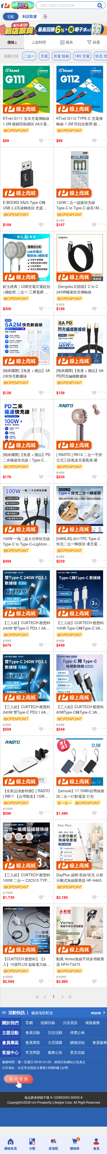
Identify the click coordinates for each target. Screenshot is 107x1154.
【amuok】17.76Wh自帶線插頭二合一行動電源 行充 (80, 793)
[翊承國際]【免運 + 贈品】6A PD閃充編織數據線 (79, 373)
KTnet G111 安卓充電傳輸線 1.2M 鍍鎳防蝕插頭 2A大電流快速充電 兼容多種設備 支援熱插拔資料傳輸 (26, 121)
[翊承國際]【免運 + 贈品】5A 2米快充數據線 (26, 373)
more (96, 1013)
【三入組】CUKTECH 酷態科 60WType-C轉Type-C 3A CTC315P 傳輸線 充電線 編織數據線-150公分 (80, 709)
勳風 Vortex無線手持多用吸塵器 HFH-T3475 (80, 961)
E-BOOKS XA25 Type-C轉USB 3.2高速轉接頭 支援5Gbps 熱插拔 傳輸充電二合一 (26, 205)
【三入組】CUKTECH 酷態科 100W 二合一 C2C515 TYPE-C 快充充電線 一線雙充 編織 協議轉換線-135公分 (27, 877)
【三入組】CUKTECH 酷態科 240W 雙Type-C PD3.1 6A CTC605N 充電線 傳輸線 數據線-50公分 (26, 625)
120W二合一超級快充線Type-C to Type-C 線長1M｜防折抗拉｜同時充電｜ (79, 205)
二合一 (29, 55)
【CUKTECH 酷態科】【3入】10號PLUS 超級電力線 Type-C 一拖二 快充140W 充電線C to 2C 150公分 (26, 961)
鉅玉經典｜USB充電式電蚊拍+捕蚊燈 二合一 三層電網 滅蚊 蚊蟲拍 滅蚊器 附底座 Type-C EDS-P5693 (26, 289)
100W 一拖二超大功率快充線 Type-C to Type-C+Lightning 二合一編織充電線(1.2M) (26, 541)
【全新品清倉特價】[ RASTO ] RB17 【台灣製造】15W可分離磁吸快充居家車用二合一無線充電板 (26, 793)
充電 (44, 55)
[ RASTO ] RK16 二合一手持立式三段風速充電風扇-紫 (79, 457)
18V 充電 (82, 55)
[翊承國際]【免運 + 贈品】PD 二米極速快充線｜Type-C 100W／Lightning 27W (26, 457)
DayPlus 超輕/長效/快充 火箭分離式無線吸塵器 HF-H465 (79, 877)
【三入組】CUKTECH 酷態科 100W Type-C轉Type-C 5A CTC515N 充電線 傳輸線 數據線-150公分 (80, 625)
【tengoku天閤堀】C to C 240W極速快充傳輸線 (77, 289)
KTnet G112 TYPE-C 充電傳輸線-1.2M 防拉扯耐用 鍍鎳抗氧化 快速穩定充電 (79, 121)
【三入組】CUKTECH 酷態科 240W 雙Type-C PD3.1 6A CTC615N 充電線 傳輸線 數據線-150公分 (26, 709)
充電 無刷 (61, 55)
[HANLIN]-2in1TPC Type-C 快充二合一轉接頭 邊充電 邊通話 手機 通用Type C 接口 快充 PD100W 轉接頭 (79, 541)
